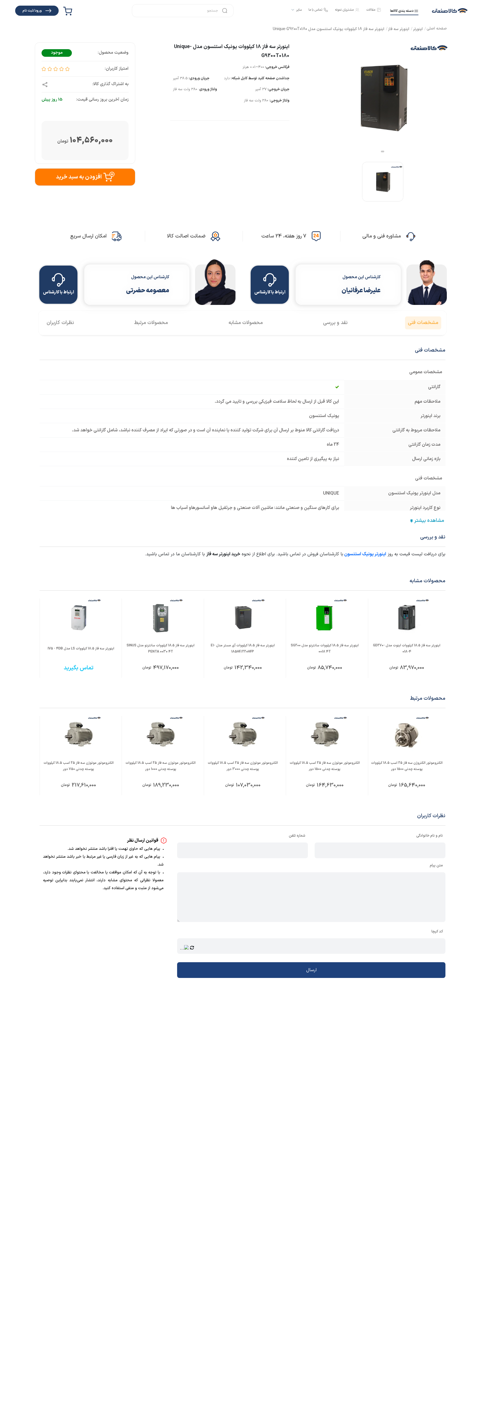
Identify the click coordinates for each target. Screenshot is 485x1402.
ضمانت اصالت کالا (186, 236)
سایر (299, 9)
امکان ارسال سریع (88, 236)
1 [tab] (382, 151)
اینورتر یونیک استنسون (365, 554)
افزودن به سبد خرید (79, 177)
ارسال (311, 970)
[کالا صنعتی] (450, 10)
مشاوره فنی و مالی (381, 236)
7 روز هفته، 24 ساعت (283, 236)
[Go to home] (437, 29)
